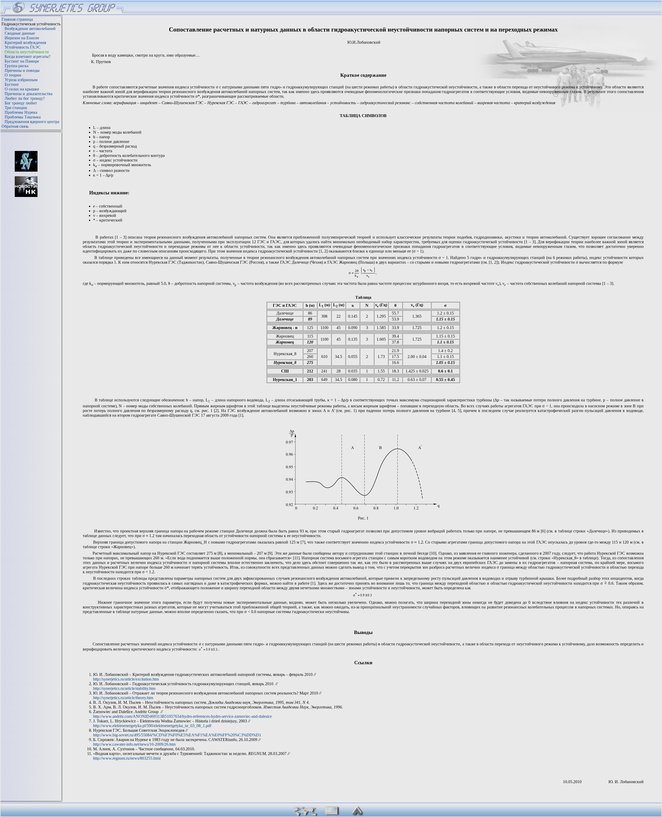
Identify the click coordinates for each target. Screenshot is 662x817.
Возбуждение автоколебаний (30, 28)
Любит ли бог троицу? (25, 98)
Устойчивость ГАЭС (23, 47)
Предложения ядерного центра (32, 121)
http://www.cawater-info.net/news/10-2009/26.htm (134, 744)
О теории (13, 75)
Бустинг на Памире (22, 61)
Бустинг (12, 84)
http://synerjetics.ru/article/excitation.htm (126, 679)
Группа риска (16, 66)
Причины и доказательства (28, 93)
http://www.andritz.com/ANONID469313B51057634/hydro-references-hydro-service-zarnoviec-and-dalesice (182, 716)
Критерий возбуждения (25, 42)
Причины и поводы (22, 70)
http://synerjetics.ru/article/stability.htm (124, 688)
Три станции (16, 107)
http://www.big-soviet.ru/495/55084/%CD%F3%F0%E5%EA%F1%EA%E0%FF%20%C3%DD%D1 (177, 735)
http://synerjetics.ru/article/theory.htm (123, 698)
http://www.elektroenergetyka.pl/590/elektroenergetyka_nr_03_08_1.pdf (152, 725)
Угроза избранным (21, 80)
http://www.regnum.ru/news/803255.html (127, 758)
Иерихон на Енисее (22, 38)
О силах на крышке (22, 89)
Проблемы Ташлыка (23, 117)
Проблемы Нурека (21, 112)
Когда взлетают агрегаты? (27, 56)
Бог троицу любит (21, 103)
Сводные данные (20, 33)
